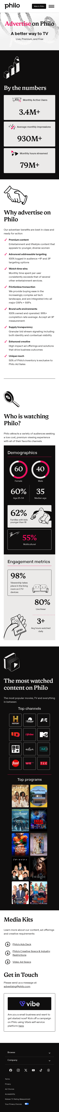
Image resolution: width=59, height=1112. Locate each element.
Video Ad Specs (22, 961)
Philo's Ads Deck (22, 944)
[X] (26, 1070)
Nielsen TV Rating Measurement (17, 1099)
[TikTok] (41, 1070)
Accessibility (10, 1094)
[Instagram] (18, 1070)
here (21, 1025)
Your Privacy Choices (13, 1104)
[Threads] (48, 1070)
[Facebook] (11, 1070)
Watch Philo (39, 6)
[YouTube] (33, 1070)
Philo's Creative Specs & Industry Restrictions (31, 953)
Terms (7, 1079)
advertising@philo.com (17, 986)
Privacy (8, 1084)
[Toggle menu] (51, 6)
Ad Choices (9, 1089)
